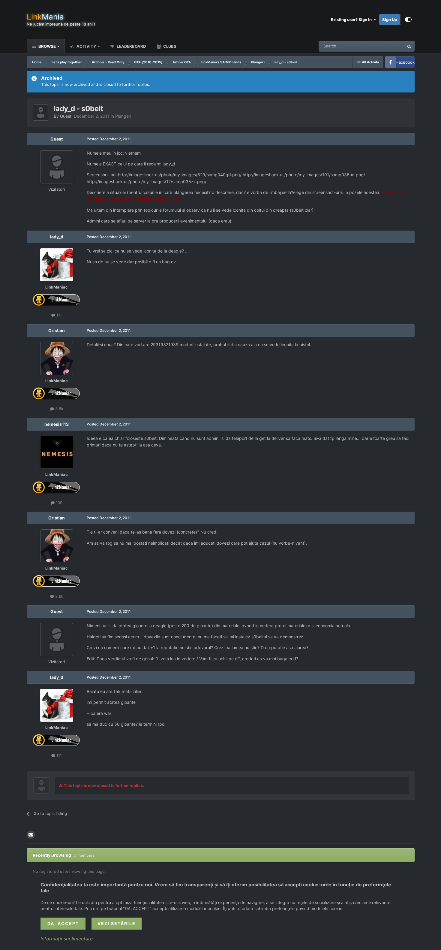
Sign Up (389, 19)
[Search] (409, 46)
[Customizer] (408, 19)
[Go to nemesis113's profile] (56, 452)
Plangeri (123, 116)
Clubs (169, 46)
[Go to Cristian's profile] (56, 358)
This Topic (386, 46)
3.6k (58, 408)
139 (58, 502)
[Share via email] (31, 834)
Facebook (405, 62)
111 (58, 315)
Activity (86, 46)
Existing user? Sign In (352, 19)
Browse (47, 46)
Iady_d (56, 236)
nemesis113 (56, 424)
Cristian (56, 330)
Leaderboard (131, 46)
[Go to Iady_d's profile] (56, 264)
